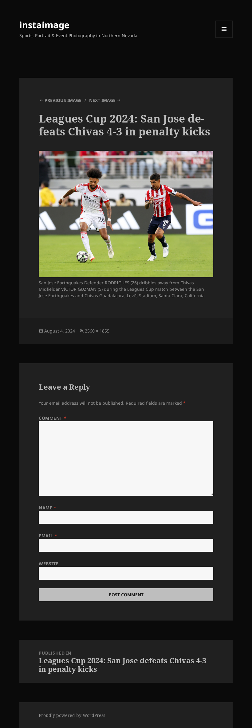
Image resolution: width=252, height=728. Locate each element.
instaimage (44, 25)
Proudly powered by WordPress (72, 715)
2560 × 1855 (97, 331)
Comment (52, 418)
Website (48, 563)
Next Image (102, 100)
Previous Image (63, 100)
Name (47, 508)
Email (48, 536)
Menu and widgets (224, 37)
